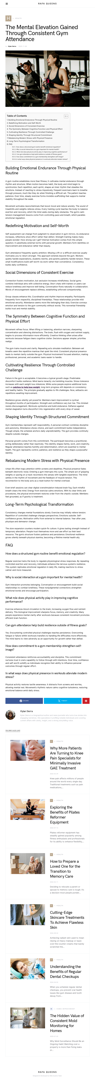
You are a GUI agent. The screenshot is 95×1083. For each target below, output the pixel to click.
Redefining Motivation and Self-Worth (25, 123)
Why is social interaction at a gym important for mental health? (37, 149)
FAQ (10, 144)
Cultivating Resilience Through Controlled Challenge (31, 132)
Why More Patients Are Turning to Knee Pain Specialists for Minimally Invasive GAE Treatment (66, 758)
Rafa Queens (47, 3)
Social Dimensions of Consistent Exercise (27, 126)
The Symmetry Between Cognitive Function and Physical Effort (35, 129)
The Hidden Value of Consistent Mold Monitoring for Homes (67, 1023)
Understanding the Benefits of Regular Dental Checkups (66, 971)
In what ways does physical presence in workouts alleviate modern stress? (42, 159)
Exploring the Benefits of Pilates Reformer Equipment (65, 815)
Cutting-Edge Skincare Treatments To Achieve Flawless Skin (67, 920)
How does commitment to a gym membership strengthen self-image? (39, 157)
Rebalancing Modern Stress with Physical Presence (30, 138)
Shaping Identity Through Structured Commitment (30, 135)
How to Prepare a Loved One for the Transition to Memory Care (65, 869)
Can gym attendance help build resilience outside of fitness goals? (39, 154)
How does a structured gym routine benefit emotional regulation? (38, 147)
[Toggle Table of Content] (65, 116)
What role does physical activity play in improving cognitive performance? (41, 152)
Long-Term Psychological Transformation (26, 141)
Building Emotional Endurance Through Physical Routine (32, 120)
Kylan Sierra (12, 46)
